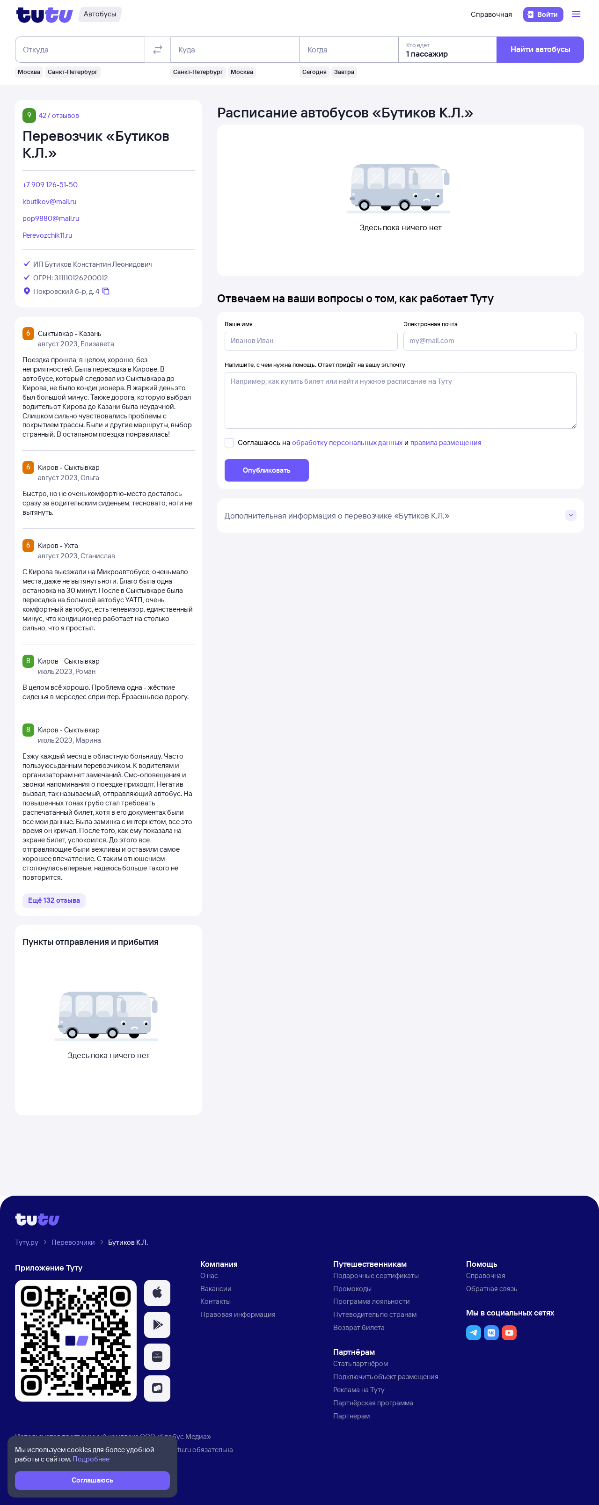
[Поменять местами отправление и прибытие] (158, 50)
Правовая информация (238, 1314)
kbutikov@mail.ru (49, 201)
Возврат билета (359, 1327)
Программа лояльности (371, 1301)
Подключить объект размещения (385, 1376)
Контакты (215, 1301)
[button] (157, 1293)
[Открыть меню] (577, 14)
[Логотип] (44, 14)
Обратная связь (491, 1288)
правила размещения (446, 442)
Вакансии (216, 1288)
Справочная (491, 14)
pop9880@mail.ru (50, 218)
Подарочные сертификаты (376, 1275)
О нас (209, 1275)
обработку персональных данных (347, 442)
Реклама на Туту (359, 1389)
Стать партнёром (360, 1363)
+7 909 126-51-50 (50, 184)
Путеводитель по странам (374, 1314)
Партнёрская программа (373, 1402)
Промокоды (352, 1288)
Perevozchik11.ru (47, 235)
